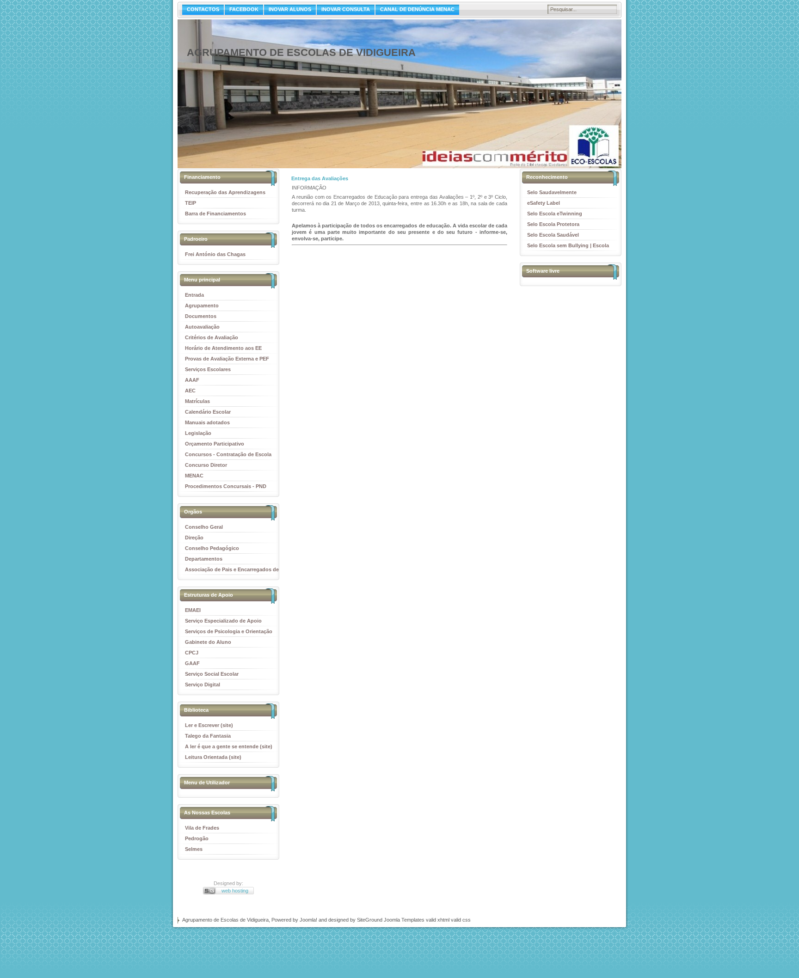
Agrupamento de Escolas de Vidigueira (301, 52)
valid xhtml (437, 920)
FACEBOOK (243, 9)
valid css (461, 920)
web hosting (234, 890)
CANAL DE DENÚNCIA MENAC (417, 9)
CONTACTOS (203, 9)
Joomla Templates (404, 920)
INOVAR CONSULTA (345, 9)
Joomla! (308, 920)
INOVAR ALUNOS (290, 9)
